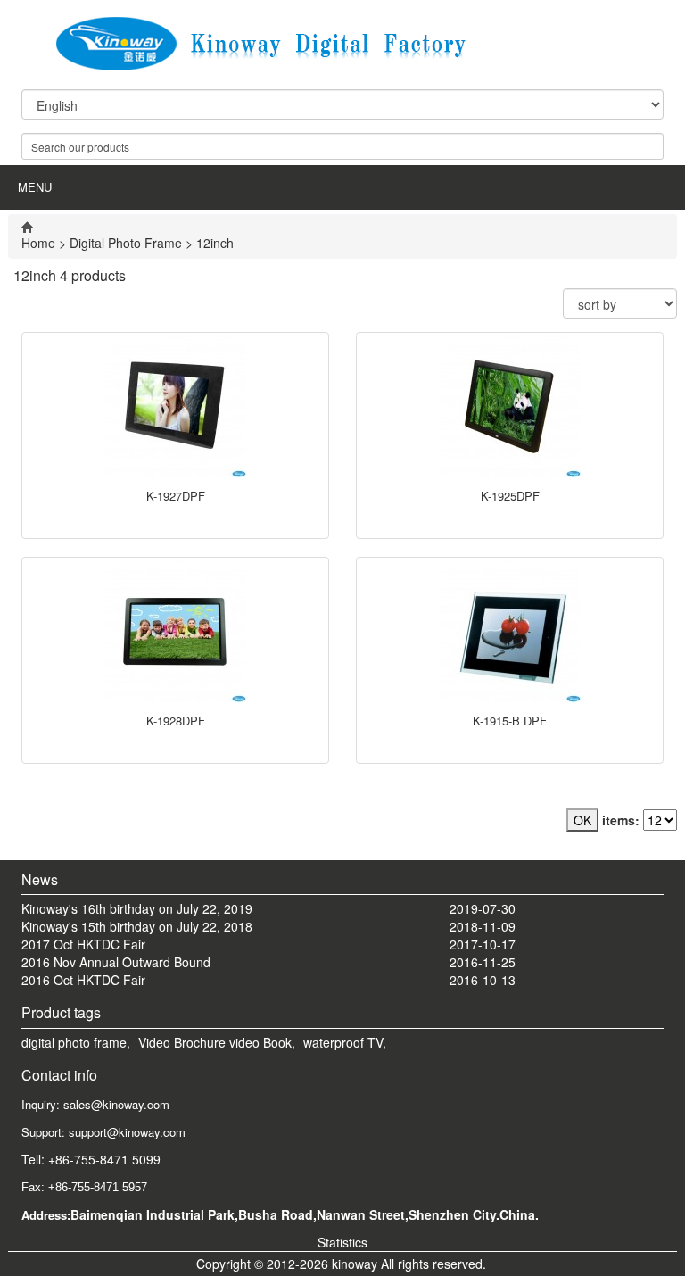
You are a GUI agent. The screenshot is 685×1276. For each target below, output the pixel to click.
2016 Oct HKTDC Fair (83, 980)
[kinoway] (342, 44)
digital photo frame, (75, 1042)
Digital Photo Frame (126, 243)
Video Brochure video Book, (216, 1042)
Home (38, 243)
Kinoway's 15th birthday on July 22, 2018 (136, 926)
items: (621, 820)
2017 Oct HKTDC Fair (83, 944)
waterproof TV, (344, 1042)
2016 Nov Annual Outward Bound (115, 962)
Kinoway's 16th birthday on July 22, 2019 (136, 908)
